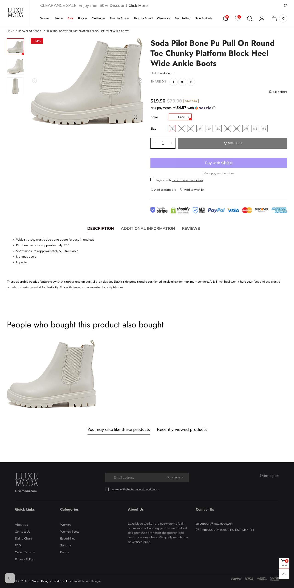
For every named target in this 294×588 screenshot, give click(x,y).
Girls (71, 18)
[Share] (174, 82)
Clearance (163, 18)
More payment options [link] (219, 173)
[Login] (262, 18)
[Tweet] (182, 82)
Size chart (280, 92)
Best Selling (182, 18)
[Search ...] (250, 18)
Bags (81, 18)
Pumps (65, 552)
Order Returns (25, 552)
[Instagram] (285, 6)
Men (58, 18)
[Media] (135, 117)
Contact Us (22, 531)
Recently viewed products (182, 429)
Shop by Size (118, 18)
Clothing (97, 18)
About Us (21, 524)
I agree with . (180, 180)
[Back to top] (284, 573)
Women (45, 18)
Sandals (65, 545)
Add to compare (164, 189)
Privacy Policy (24, 559)
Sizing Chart (23, 538)
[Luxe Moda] (15, 12)
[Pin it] (191, 82)
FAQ (18, 545)
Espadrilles (67, 538)
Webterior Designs (89, 581)
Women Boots (69, 531)
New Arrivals (203, 18)
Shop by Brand (143, 18)
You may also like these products (119, 429)
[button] (34, 80)
